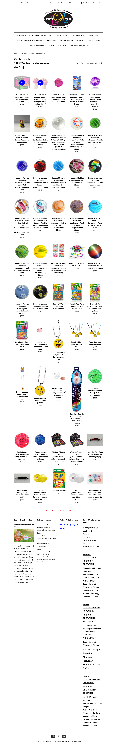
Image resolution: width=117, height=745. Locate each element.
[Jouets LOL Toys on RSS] (64, 529)
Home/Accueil (21, 35)
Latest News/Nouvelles (23, 520)
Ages (51, 35)
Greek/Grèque (51, 40)
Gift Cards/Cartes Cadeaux (79, 46)
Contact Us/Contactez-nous (46, 536)
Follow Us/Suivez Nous (38, 46)
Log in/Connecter (51, 3)
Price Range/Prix (77, 35)
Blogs (90, 40)
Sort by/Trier (80, 63)
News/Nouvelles (42, 546)
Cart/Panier (86, 3)
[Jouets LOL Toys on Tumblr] (78, 525)
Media (98, 40)
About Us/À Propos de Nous (46, 530)
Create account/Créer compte (69, 3)
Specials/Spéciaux (93, 35)
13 (70, 510)
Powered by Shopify (74, 741)
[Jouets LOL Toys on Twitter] (61, 525)
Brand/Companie (62, 35)
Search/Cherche (62, 46)
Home (16, 53)
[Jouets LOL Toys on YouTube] (61, 529)
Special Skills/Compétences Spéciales (30, 40)
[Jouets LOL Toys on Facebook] (64, 525)
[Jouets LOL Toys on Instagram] (74, 525)
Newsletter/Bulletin (43, 543)
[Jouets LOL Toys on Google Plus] (71, 525)
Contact (51, 46)
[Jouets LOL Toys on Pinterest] (68, 525)
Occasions (79, 40)
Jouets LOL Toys (62, 741)
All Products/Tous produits (37, 35)
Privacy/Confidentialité (44, 552)
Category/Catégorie (65, 40)
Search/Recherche (43, 525)
